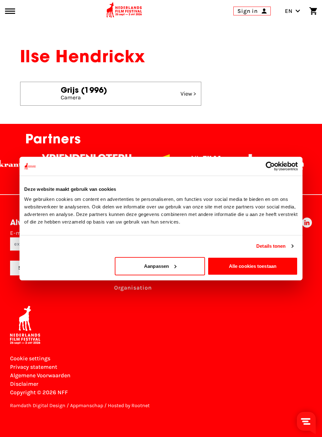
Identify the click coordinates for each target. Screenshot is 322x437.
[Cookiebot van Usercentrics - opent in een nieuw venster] (270, 166)
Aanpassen (156, 265)
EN (289, 11)
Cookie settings (30, 358)
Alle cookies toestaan (252, 265)
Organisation (133, 287)
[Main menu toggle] (10, 11)
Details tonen (271, 246)
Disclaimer (24, 383)
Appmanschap (86, 405)
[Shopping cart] (313, 11)
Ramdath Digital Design (37, 405)
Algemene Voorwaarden (40, 375)
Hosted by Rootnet (129, 405)
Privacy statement (33, 366)
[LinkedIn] (307, 257)
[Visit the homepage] (124, 11)
